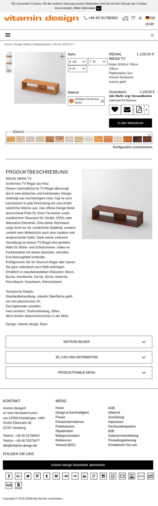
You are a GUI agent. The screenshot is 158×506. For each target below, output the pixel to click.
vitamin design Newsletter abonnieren (78, 465)
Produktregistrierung (122, 440)
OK (98, 8)
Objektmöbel (64, 431)
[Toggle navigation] (8, 35)
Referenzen (63, 440)
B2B (111, 431)
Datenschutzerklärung (123, 435)
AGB (111, 408)
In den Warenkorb (130, 123)
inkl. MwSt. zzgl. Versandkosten (130, 96)
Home (8, 44)
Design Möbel (22, 44)
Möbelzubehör (42, 44)
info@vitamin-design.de (20, 445)
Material (73, 92)
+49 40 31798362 (103, 18)
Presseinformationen (69, 421)
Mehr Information (84, 8)
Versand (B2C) (65, 445)
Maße (72, 54)
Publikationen (64, 426)
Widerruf (114, 412)
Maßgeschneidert (67, 435)
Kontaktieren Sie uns (122, 445)
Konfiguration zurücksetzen (132, 147)
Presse (60, 417)
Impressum (115, 421)
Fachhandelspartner (122, 426)
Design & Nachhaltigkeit (72, 412)
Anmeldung (116, 417)
